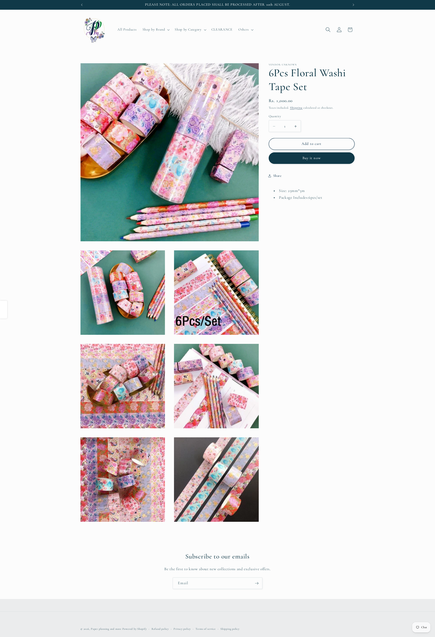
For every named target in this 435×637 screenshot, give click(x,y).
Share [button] (277, 176)
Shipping (296, 108)
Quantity (275, 116)
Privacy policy (182, 628)
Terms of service (205, 628)
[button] (156, 29)
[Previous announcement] (82, 5)
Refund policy (160, 628)
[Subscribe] (256, 583)
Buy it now (311, 158)
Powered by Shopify (134, 628)
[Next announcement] (353, 5)
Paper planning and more (106, 628)
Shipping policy (229, 628)
